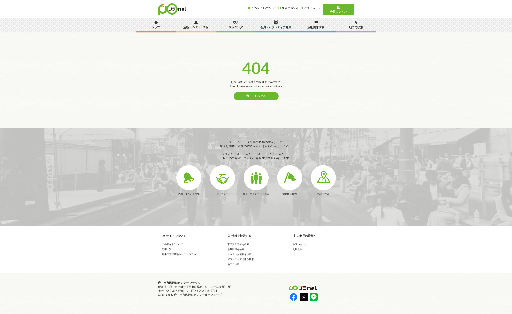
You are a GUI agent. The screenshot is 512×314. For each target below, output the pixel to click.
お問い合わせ (300, 244)
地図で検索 (233, 264)
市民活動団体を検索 (238, 244)
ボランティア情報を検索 (240, 259)
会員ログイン (338, 11)
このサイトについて (173, 244)
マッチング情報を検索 (239, 254)
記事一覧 (167, 249)
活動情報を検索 (235, 249)
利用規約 (297, 249)
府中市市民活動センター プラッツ (180, 254)
